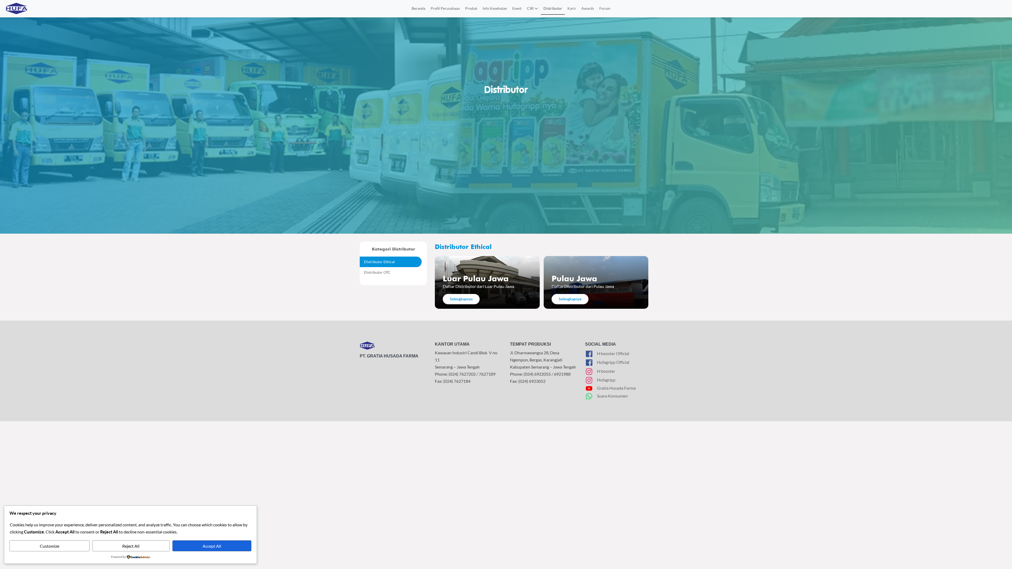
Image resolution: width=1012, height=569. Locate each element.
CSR (530, 8)
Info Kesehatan (495, 8)
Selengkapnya (461, 299)
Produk (471, 8)
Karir (571, 8)
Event (517, 8)
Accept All (212, 545)
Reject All (130, 545)
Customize (49, 545)
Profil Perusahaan (445, 8)
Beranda (418, 8)
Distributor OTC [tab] (377, 272)
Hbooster (606, 370)
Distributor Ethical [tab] (379, 261)
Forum (604, 8)
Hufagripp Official (613, 362)
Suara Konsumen (612, 395)
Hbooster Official (613, 353)
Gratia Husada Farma (616, 387)
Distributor (552, 8)
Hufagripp (606, 379)
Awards (587, 8)
